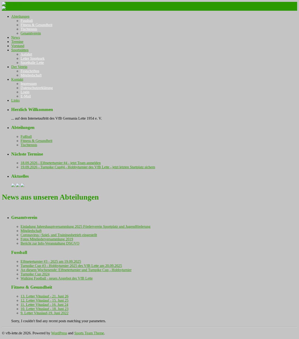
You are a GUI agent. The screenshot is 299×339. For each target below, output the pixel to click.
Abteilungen (20, 16)
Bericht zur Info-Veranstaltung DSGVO (50, 243)
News (15, 37)
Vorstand (17, 46)
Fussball (27, 21)
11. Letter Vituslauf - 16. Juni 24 (44, 305)
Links (15, 100)
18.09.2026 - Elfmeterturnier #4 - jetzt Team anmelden (61, 163)
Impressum (29, 84)
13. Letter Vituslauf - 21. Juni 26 (44, 296)
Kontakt (17, 79)
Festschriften (30, 71)
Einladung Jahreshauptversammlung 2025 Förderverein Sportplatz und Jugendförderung (85, 226)
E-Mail (26, 96)
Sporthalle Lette (32, 63)
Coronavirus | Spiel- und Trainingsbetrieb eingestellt (59, 235)
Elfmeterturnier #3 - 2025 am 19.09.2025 (51, 261)
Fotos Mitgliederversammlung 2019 (47, 239)
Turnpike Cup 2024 (35, 274)
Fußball (26, 136)
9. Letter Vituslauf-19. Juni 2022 (44, 313)
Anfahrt (26, 54)
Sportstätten (19, 50)
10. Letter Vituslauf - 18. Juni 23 (44, 309)
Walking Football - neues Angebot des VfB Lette (57, 278)
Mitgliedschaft (31, 75)
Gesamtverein (31, 33)
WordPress (59, 333)
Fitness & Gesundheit (36, 25)
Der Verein (19, 67)
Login (25, 92)
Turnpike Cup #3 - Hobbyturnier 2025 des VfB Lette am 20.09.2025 (71, 266)
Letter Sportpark (33, 58)
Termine (17, 42)
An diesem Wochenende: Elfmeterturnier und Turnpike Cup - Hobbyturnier (76, 270)
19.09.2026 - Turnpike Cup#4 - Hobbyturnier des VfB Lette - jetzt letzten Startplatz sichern (88, 167)
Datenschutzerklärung (37, 88)
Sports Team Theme (89, 333)
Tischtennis (29, 29)
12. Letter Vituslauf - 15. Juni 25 (44, 300)
